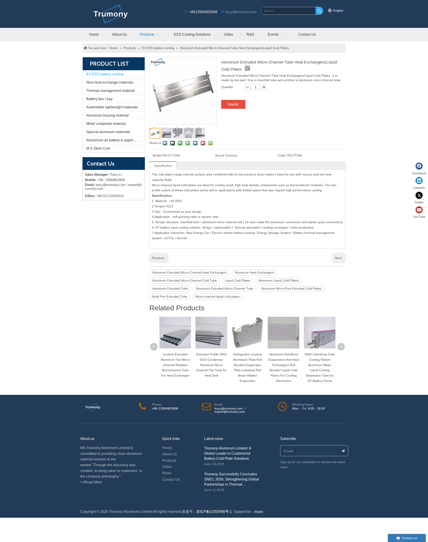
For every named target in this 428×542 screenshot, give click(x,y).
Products (169, 460)
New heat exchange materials (109, 82)
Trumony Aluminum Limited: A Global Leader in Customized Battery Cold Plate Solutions (227, 453)
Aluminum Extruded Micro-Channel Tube (224, 288)
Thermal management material (110, 91)
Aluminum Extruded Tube (170, 288)
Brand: (220, 155)
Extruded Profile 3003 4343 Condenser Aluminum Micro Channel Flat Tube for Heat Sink (211, 364)
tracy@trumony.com (240, 12)
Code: (282, 155)
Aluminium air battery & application (113, 140)
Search (319, 10)
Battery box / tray (99, 99)
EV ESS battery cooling (104, 74)
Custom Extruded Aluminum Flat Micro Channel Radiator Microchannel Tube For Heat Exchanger (175, 364)
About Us (169, 454)
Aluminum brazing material (107, 115)
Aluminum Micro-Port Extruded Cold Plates (291, 288)
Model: (157, 155)
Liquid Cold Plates (237, 280)
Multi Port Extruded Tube (169, 296)
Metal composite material (106, 124)
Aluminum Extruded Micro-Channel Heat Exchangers (189, 272)
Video (167, 467)
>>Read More (91, 482)
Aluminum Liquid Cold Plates (278, 280)
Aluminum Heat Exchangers (254, 272)
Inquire (233, 104)
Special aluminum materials (108, 132)
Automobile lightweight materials (112, 107)
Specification (163, 165)
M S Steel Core (98, 148)
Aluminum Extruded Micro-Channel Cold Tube (184, 280)
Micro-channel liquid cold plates (217, 296)
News (166, 473)
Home (167, 448)
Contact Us (171, 479)
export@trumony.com (229, 411)
